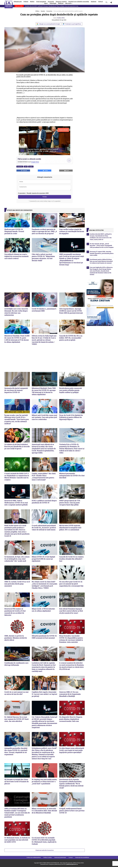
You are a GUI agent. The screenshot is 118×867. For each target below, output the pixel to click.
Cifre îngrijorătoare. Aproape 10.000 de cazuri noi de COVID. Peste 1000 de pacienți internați (71, 311)
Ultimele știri (18, 1)
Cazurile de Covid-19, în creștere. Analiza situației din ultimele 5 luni (71, 559)
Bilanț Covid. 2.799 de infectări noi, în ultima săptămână (43, 610)
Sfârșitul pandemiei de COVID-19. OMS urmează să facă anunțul (44, 637)
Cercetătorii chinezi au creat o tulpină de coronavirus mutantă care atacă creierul (16, 256)
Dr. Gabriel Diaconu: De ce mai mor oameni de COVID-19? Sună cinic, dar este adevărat (16, 719)
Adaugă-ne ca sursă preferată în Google (49, 24)
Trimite (44, 197)
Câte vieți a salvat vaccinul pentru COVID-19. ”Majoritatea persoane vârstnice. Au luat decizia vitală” (43, 257)
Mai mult (68, 3)
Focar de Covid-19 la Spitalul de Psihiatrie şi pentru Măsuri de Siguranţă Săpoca (71, 417)
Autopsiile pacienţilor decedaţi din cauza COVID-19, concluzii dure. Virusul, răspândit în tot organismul (15, 751)
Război (32, 1)
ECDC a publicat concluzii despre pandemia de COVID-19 (44, 501)
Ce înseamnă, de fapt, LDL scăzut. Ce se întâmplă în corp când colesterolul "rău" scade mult (17, 559)
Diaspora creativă (61, 1)
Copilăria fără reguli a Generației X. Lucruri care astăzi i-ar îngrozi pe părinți (44, 694)
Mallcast (60, 3)
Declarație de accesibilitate (82, 857)
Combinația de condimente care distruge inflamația (16, 664)
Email (67, 170)
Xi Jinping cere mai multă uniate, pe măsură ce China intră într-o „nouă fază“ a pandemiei (44, 781)
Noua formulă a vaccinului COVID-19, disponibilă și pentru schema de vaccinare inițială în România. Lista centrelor (71, 639)
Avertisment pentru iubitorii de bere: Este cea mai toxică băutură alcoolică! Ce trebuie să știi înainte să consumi (101, 261)
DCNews (8, 4)
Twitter (46, 170)
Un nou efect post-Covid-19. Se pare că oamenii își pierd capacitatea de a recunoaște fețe (71, 584)
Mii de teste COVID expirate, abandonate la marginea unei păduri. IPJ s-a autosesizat (70, 527)
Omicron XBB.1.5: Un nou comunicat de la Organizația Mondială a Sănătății (70, 694)
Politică (26, 1)
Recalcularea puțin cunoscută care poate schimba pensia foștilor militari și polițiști (70, 390)
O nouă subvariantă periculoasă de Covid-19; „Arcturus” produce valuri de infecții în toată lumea (44, 527)
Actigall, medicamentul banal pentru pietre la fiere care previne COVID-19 (71, 810)
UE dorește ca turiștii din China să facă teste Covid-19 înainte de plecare (16, 781)
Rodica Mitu (61, 18)
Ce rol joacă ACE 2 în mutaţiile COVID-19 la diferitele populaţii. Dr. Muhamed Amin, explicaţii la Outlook (44, 841)
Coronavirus (49, 11)
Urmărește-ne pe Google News (73, 24)
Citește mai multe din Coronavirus (44, 850)
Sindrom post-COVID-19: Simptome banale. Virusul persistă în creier (14, 231)
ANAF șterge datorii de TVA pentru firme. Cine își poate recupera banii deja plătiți (69, 502)
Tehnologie (53, 3)
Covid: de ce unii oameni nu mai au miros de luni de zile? (16, 693)
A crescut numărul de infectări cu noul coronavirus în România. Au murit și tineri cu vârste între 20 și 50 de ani (71, 666)
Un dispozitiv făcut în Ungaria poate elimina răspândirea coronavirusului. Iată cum (70, 719)
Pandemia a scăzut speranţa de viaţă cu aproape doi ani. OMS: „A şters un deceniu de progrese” (44, 231)
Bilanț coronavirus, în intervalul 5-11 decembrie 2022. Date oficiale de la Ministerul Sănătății (44, 810)
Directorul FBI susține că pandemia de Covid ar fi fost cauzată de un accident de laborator (15, 612)
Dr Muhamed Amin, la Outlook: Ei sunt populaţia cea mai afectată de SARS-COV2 (17, 840)
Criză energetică (41, 1)
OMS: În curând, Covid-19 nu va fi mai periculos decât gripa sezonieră (17, 584)
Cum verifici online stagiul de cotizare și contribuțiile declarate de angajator (71, 231)
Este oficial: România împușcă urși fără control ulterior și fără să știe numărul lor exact (71, 611)
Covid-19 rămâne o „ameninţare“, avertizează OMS (44, 310)
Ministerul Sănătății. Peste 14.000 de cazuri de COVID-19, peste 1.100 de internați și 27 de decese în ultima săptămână (16, 339)
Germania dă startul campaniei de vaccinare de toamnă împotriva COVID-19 (16, 390)
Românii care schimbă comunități (78, 1)
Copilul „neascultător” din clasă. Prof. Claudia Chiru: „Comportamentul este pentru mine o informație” (44, 476)
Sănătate (93, 1)
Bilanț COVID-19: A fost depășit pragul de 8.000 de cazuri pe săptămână (43, 559)
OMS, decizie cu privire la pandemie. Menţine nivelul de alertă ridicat (15, 638)
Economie (51, 1)
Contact (71, 857)
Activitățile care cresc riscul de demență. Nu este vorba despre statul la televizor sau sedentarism (16, 312)
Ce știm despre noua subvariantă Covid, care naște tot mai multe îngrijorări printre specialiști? (71, 750)
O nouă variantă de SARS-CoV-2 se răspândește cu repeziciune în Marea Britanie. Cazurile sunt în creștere (16, 476)
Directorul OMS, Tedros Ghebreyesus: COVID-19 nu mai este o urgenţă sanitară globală (16, 502)
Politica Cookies (47, 857)
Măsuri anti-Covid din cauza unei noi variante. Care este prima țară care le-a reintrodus (44, 417)
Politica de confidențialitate (34, 857)
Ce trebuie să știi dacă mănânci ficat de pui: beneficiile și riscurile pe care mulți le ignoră (17, 446)
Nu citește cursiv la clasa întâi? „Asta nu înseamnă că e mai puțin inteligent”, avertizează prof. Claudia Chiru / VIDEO (44, 585)
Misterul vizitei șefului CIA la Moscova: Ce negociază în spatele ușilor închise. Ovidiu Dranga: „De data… (51, 6)
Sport (46, 3)
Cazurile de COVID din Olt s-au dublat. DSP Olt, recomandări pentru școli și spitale (70, 338)
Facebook (24, 170)
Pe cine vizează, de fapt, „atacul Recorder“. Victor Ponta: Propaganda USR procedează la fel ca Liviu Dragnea (102, 245)
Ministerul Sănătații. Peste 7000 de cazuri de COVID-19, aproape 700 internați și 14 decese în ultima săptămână (44, 391)
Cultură (100, 1)
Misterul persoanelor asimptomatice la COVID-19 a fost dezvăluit (72, 475)
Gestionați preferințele (60, 857)
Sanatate (43, 11)
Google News (35, 161)
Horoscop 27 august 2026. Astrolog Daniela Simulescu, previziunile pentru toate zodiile (102, 253)
